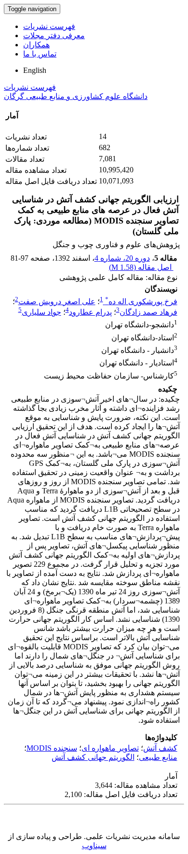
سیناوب (94, 845)
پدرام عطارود (90, 312)
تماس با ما (39, 54)
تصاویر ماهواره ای (110, 748)
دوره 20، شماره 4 (122, 258)
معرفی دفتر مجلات (54, 35)
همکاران (36, 45)
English (34, 70)
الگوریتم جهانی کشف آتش (93, 757)
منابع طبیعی (158, 757)
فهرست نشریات (49, 26)
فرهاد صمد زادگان (148, 312)
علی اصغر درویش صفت (56, 301)
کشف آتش (160, 748)
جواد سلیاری (41, 312)
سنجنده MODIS (52, 748)
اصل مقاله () (141, 267)
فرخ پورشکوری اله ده (141, 301)
